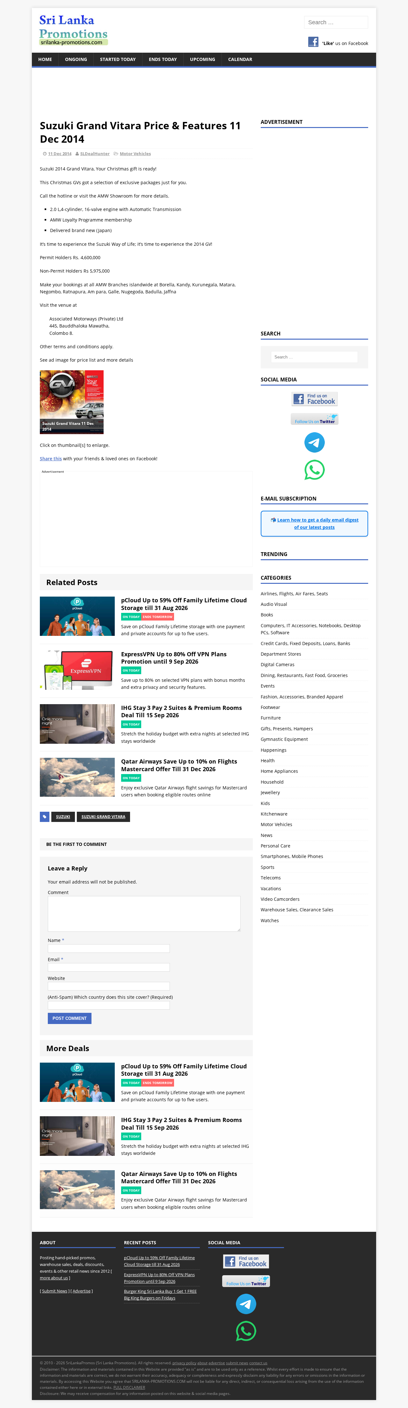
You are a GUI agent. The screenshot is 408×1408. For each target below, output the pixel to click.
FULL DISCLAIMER (129, 1387)
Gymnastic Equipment (284, 739)
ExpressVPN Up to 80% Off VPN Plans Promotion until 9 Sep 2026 (174, 657)
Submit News (54, 1291)
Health (268, 760)
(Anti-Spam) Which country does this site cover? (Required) (110, 997)
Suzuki (63, 816)
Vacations (271, 888)
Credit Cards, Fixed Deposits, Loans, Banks (305, 643)
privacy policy (184, 1363)
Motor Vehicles (135, 153)
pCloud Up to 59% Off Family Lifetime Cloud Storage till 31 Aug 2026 (184, 603)
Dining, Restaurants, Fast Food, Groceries (304, 675)
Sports (267, 867)
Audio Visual (274, 604)
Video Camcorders (280, 899)
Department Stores (281, 654)
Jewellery (270, 792)
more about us (54, 1278)
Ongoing (76, 59)
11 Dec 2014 (59, 153)
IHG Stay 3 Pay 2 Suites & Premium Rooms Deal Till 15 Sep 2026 (181, 711)
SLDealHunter (95, 153)
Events (268, 686)
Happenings (274, 750)
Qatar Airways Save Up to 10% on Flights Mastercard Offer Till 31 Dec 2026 (179, 764)
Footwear (270, 707)
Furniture (271, 718)
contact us (258, 1363)
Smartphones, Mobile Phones (292, 856)
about (202, 1363)
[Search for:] (336, 22)
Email (54, 959)
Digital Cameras (278, 664)
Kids (265, 803)
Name (55, 940)
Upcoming (202, 59)
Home (45, 59)
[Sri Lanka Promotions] (204, 30)
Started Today (118, 59)
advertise (216, 1363)
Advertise (82, 1291)
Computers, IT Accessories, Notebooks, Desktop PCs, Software (311, 629)
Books (267, 615)
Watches (270, 920)
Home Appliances (279, 771)
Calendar (240, 59)
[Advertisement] (204, 89)
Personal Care (275, 846)
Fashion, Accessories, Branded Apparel (302, 697)
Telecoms (271, 878)
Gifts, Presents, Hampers (287, 729)
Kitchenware (274, 814)
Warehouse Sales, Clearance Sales (297, 910)
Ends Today (163, 59)
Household (272, 782)
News (267, 835)
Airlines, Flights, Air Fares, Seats (294, 594)
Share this (51, 459)
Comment (58, 892)
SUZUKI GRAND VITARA (103, 816)
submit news (237, 1363)
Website (56, 978)
